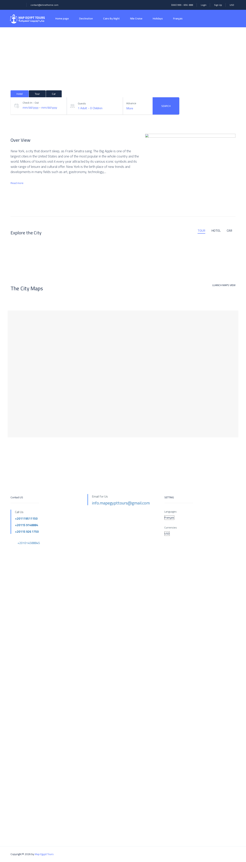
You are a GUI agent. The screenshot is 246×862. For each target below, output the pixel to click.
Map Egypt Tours (44, 854)
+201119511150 (26, 518)
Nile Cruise (136, 18)
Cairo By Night (111, 18)
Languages (170, 512)
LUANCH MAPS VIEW (223, 285)
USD (232, 5)
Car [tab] (54, 93)
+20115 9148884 (26, 525)
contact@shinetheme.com (44, 5)
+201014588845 (28, 543)
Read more (17, 183)
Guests (82, 104)
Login (203, 5)
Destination (86, 18)
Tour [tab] (37, 93)
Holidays (158, 18)
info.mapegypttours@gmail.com (121, 503)
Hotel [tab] (20, 93)
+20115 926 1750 (27, 531)
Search (166, 105)
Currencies (170, 528)
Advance (131, 103)
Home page (62, 18)
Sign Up (218, 5)
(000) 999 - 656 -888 (182, 5)
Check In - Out (31, 103)
